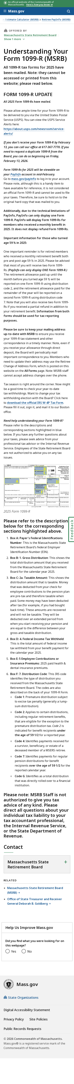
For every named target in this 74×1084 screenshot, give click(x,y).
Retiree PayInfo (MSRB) (56, 19)
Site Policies (38, 1019)
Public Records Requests (22, 1029)
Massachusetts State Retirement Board (30, 35)
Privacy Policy (14, 1019)
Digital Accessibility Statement (27, 1010)
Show (12, 39)
